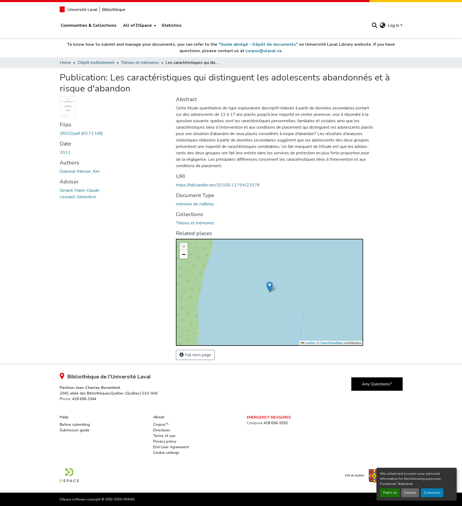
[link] (115, 133)
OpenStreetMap (331, 342)
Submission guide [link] (74, 430)
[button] (374, 25)
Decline (410, 492)
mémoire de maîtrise (195, 204)
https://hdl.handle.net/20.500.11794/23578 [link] (218, 185)
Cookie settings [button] (166, 452)
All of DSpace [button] (137, 25)
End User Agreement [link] (171, 447)
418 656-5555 (276, 422)
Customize (432, 492)
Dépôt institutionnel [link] (96, 63)
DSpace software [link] (72, 499)
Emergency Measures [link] (269, 417)
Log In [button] (394, 25)
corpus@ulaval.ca (263, 51)
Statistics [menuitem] (171, 25)
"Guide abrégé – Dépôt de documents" (258, 44)
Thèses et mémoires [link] (140, 63)
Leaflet (309, 342)
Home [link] (65, 63)
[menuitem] (139, 25)
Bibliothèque (113, 10)
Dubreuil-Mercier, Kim (80, 171)
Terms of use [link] (164, 435)
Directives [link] (161, 430)
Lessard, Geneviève (78, 197)
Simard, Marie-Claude (79, 190)
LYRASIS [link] (128, 499)
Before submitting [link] (75, 424)
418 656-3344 (84, 398)
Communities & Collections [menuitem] (89, 25)
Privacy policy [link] (164, 441)
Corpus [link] (161, 424)
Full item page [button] (197, 355)
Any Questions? (377, 384)
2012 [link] (65, 152)
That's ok (390, 492)
